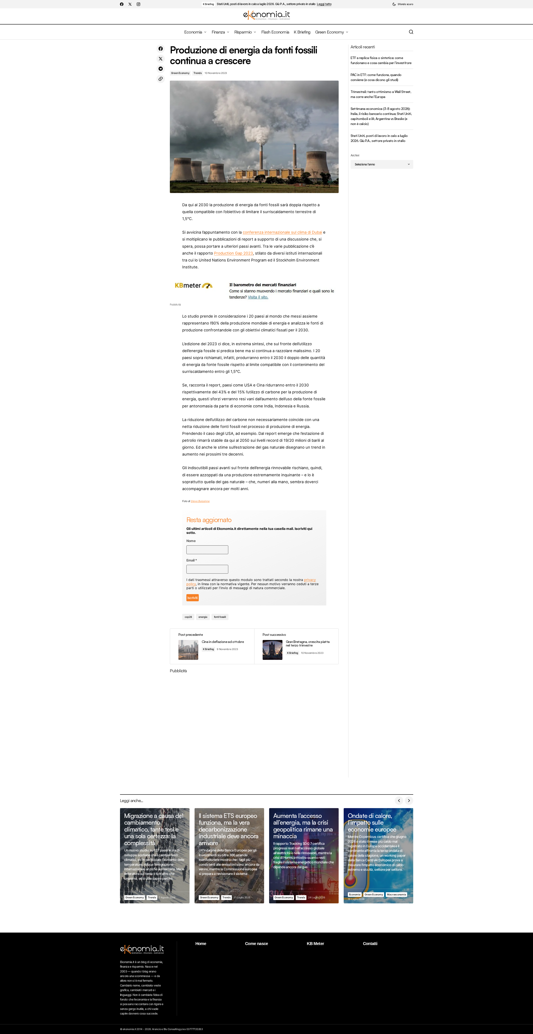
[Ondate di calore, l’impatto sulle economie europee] (378, 855)
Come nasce (256, 943)
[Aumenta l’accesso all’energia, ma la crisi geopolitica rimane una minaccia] (304, 855)
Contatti (370, 943)
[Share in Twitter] (161, 59)
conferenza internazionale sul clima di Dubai (282, 232)
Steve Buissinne (200, 501)
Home (200, 943)
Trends (198, 73)
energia (203, 616)
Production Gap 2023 (233, 253)
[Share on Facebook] (161, 49)
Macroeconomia (396, 894)
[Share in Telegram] (161, 69)
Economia (354, 894)
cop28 (188, 616)
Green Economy (180, 73)
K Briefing (208, 4)
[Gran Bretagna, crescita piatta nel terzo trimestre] (296, 646)
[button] (402, 4)
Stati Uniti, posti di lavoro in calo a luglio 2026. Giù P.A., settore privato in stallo (266, 4)
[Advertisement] (254, 727)
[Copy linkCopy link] (161, 79)
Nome (191, 541)
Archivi (355, 155)
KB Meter (315, 943)
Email (191, 560)
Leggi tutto (324, 4)
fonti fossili (220, 616)
